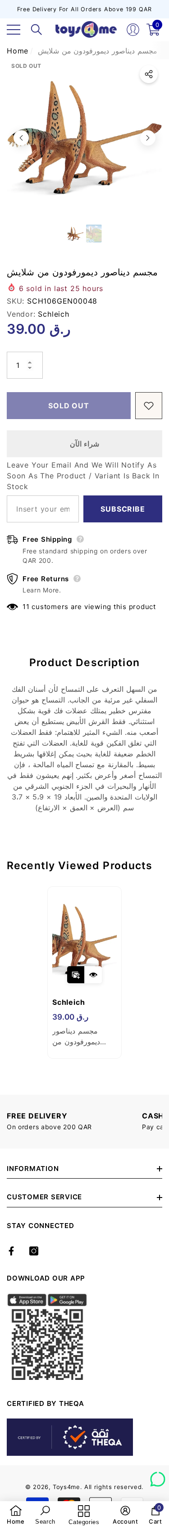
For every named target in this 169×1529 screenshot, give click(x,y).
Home (17, 50)
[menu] (13, 29)
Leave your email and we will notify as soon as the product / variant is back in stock (83, 475)
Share (149, 74)
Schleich (53, 313)
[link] (16, 1515)
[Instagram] (34, 1251)
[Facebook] (11, 1251)
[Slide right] (147, 138)
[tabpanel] (84, 972)
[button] (36, 29)
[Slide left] (21, 138)
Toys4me (66, 1486)
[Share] (149, 74)
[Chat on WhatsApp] (157, 1476)
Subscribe (122, 508)
